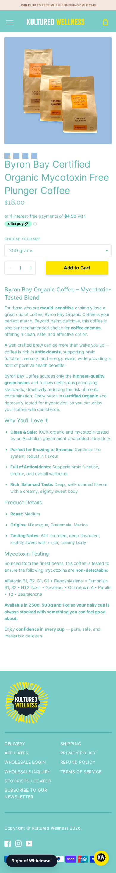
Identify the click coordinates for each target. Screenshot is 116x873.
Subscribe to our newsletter (25, 793)
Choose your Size (22, 239)
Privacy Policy (78, 752)
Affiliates (16, 752)
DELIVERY (14, 743)
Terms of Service (81, 771)
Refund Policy (77, 762)
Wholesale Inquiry (27, 771)
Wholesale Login (25, 762)
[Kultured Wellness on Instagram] (18, 843)
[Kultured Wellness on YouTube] (29, 843)
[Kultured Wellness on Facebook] (7, 843)
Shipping (70, 743)
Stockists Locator (27, 780)
